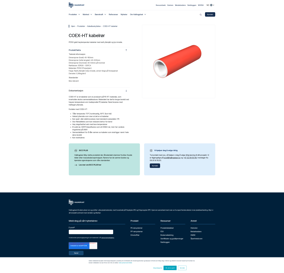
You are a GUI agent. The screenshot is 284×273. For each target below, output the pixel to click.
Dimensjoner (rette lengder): (80, 60)
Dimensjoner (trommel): (78, 63)
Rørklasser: (73, 65)
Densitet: (72, 73)
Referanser (113, 14)
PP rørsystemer (137, 231)
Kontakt (210, 14)
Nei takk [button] (182, 268)
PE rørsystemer (136, 228)
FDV (162, 231)
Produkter (73, 14)
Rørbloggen (191, 5)
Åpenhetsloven (196, 238)
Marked (86, 14)
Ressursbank (161, 5)
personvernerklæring (107, 237)
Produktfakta (75, 50)
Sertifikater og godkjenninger (172, 238)
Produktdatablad (167, 228)
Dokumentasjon (76, 90)
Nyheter (124, 14)
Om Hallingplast (136, 14)
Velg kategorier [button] (157, 268)
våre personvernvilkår (125, 263)
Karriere (170, 5)
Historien (194, 228)
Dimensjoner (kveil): (76, 57)
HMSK (193, 235)
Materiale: (72, 68)
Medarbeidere (180, 5)
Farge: (71, 71)
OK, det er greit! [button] (170, 268)
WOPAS (201, 5)
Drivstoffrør (135, 235)
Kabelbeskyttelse (94, 26)
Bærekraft (99, 14)
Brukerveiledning (167, 235)
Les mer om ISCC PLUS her (90, 165)
